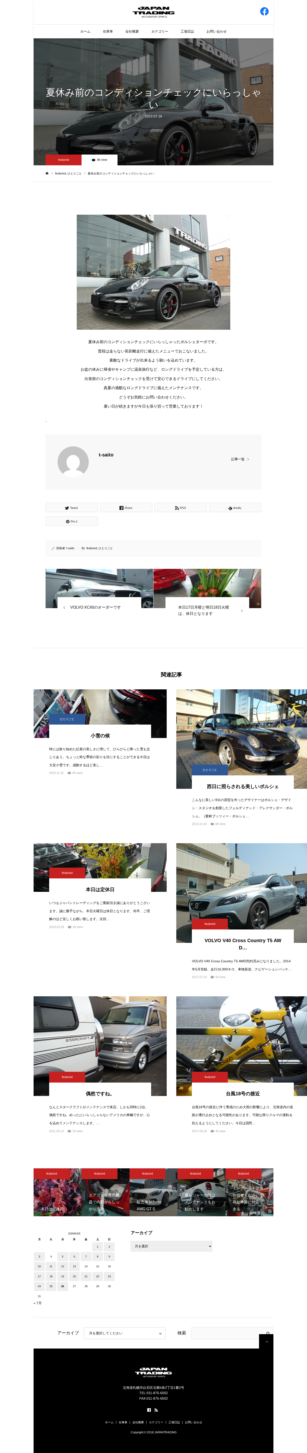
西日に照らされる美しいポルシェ (243, 786)
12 (62, 1266)
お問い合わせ (217, 31)
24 (39, 1286)
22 (97, 1276)
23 (109, 1276)
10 (39, 1266)
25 (51, 1286)
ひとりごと (106, 548)
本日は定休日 (100, 889)
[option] (58, 1192)
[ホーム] (47, 173)
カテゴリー (159, 31)
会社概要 (132, 31)
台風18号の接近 (243, 1093)
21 (86, 1276)
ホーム (85, 31)
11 (51, 1266)
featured (63, 159)
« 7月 (38, 1303)
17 (39, 1276)
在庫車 (108, 31)
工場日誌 (187, 31)
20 (74, 1276)
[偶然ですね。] (100, 1046)
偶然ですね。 (100, 1093)
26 (62, 1286)
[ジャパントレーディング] (154, 12)
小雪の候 (100, 735)
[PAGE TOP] (266, 1341)
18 (51, 1276)
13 (74, 1266)
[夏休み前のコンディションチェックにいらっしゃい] (99, 588)
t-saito (106, 454)
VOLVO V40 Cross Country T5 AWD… (243, 944)
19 (62, 1276)
